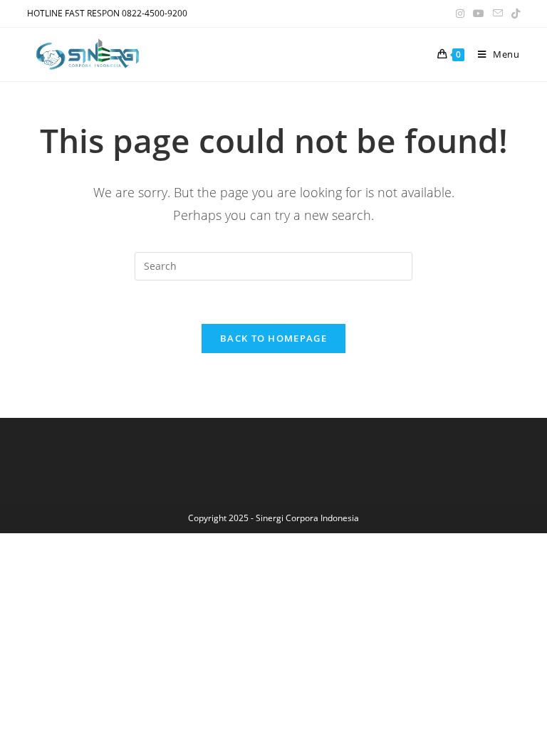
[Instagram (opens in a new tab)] (460, 13)
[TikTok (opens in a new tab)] (513, 13)
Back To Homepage (273, 338)
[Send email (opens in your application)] (498, 13)
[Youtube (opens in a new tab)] (479, 13)
